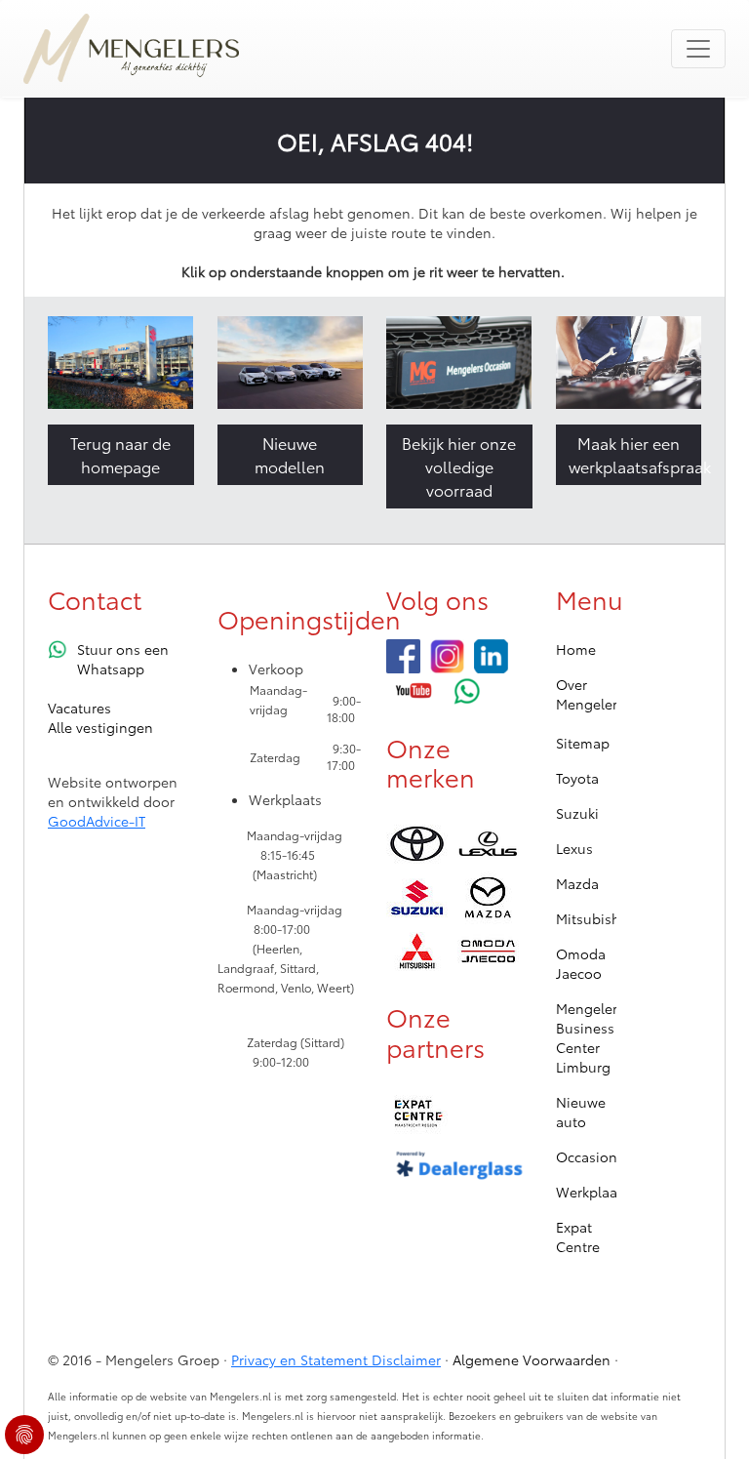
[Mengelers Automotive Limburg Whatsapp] (468, 690)
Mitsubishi (590, 918)
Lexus (574, 848)
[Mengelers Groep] (403, 656)
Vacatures (79, 707)
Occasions (590, 1156)
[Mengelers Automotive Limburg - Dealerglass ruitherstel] (459, 1166)
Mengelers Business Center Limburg (590, 1037)
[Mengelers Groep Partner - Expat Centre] (417, 1114)
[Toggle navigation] (698, 48)
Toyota (577, 778)
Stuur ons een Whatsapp (123, 658)
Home (576, 649)
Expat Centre (578, 1236)
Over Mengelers (590, 693)
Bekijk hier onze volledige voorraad (459, 466)
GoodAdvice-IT (96, 821)
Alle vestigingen (100, 727)
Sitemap (583, 742)
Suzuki (577, 813)
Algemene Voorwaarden (532, 1359)
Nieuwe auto (581, 1111)
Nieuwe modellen (290, 454)
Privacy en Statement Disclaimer (336, 1359)
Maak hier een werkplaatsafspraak (635, 454)
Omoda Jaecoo (581, 963)
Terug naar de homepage (120, 454)
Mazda (577, 883)
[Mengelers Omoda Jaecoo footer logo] (488, 951)
